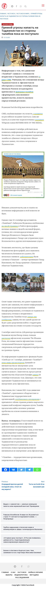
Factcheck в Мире (8, 24)
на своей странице (10, 226)
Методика (34, 575)
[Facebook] (5, 470)
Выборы (9, 575)
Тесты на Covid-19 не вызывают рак (36, 484)
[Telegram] (29, 470)
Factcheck (22, 572)
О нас (13, 572)
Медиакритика (21, 575)
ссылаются (38, 113)
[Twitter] (21, 470)
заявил (35, 374)
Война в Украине (35, 572)
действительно (26, 256)
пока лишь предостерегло (13, 362)
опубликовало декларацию (27, 399)
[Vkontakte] (13, 470)
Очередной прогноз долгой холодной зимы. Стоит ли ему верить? (12, 485)
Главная (5, 572)
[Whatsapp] (37, 470)
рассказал (6, 338)
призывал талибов (24, 91)
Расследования (22, 577)
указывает (39, 119)
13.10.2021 (7, 37)
